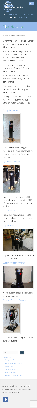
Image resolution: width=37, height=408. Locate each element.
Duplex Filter (9, 366)
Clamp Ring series (10, 110)
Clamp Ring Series (11, 360)
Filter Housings (7, 357)
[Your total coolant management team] (13, 6)
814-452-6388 (28, 15)
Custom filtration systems (14, 262)
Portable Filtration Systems (14, 300)
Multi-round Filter (10, 372)
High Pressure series (11, 161)
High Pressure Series (11, 369)
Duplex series (8, 225)
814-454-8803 (13, 15)
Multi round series (10, 210)
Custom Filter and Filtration (13, 363)
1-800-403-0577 (22, 17)
